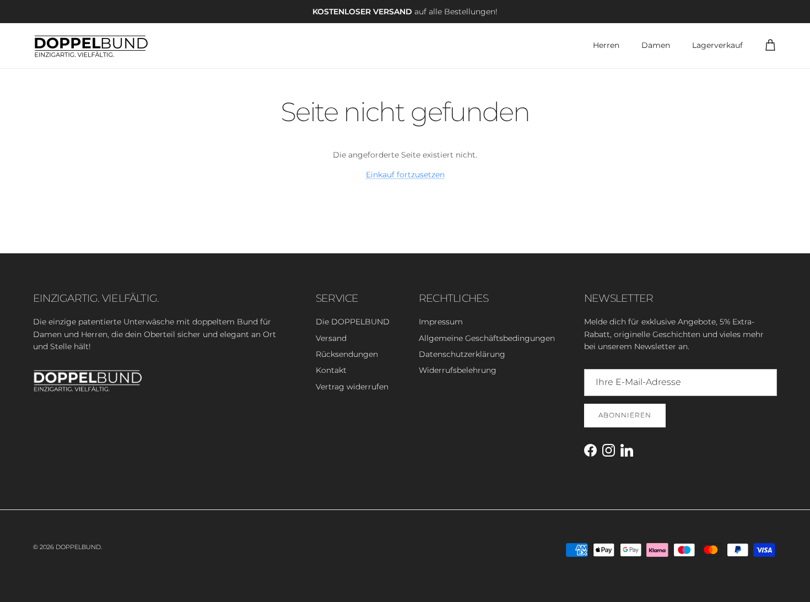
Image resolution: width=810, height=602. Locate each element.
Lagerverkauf (717, 45)
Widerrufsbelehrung (457, 370)
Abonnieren (624, 415)
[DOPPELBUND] (91, 45)
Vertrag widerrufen (352, 387)
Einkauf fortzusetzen (405, 175)
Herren (606, 45)
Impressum (441, 322)
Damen (655, 45)
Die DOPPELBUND (353, 322)
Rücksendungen (347, 354)
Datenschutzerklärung (462, 354)
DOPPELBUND (78, 547)
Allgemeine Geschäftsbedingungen (487, 338)
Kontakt (331, 370)
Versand (331, 338)
